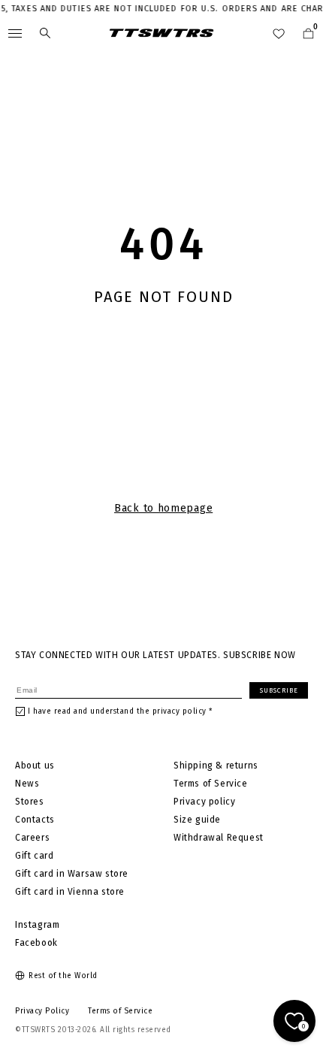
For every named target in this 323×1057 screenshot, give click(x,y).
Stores (29, 801)
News (27, 783)
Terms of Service (211, 783)
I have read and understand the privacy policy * (120, 711)
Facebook (36, 943)
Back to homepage (163, 508)
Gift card (34, 855)
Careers (32, 837)
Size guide (197, 819)
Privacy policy (204, 801)
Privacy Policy (42, 1011)
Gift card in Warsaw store (71, 873)
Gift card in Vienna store (70, 891)
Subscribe (279, 690)
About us (35, 765)
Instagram (37, 925)
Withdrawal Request (219, 837)
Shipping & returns (216, 765)
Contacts (35, 819)
